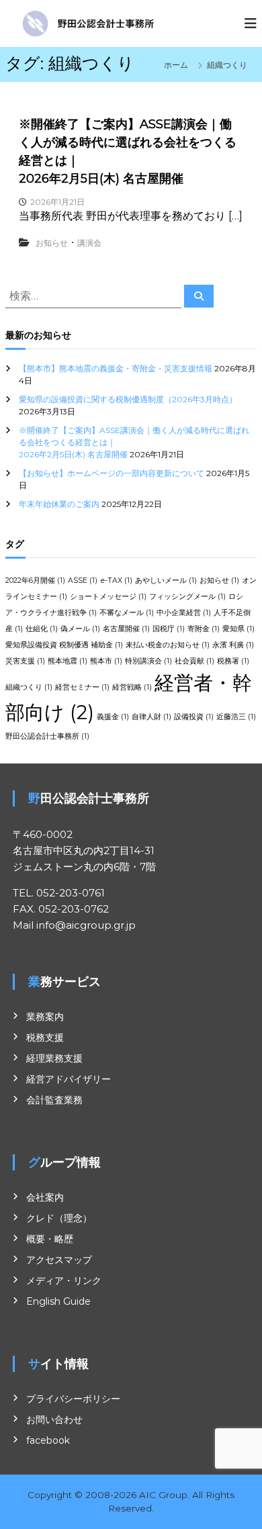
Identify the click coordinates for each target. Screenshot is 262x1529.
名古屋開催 (126, 628)
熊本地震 (67, 661)
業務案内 (45, 1017)
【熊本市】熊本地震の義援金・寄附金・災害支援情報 (115, 368)
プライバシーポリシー (73, 1399)
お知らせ (52, 243)
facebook (48, 1440)
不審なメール (126, 612)
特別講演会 (148, 661)
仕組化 (42, 628)
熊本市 (106, 661)
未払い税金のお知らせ (168, 645)
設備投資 (194, 716)
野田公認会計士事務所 (47, 736)
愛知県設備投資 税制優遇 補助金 (64, 645)
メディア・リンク (63, 1281)
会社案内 (45, 1197)
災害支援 (25, 661)
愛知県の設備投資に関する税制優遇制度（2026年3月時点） (128, 399)
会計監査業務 (54, 1100)
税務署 (233, 661)
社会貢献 (194, 661)
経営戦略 (132, 687)
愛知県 (238, 628)
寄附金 (203, 628)
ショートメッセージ (108, 596)
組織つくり (28, 687)
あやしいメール (166, 580)
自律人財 (151, 716)
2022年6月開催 (35, 580)
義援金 (113, 716)
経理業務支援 (54, 1058)
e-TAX (116, 580)
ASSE (82, 580)
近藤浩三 (236, 716)
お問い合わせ (54, 1420)
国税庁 (168, 628)
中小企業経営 (184, 612)
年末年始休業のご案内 (59, 504)
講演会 (89, 243)
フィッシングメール (187, 596)
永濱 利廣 (233, 645)
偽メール (80, 628)
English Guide (58, 1301)
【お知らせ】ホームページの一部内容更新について (111, 473)
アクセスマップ (59, 1260)
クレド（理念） (59, 1218)
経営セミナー (82, 687)
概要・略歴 (49, 1239)
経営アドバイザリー (68, 1079)
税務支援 (45, 1037)
